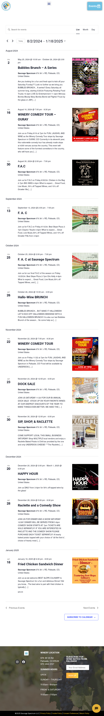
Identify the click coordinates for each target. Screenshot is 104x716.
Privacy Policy (45, 713)
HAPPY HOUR (28, 474)
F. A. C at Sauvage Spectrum (38, 259)
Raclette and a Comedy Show (39, 505)
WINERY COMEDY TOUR (35, 344)
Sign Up (72, 675)
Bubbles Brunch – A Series (37, 68)
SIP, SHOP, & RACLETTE (35, 422)
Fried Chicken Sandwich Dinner (40, 564)
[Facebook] (23, 661)
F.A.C (21, 166)
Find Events (64, 29)
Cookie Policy (57, 713)
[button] (49, 3)
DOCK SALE (26, 384)
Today (20, 41)
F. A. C (22, 213)
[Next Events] (12, 41)
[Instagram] (17, 661)
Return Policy (84, 713)
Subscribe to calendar (79, 617)
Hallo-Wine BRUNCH (33, 297)
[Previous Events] (7, 41)
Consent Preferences (70, 713)
